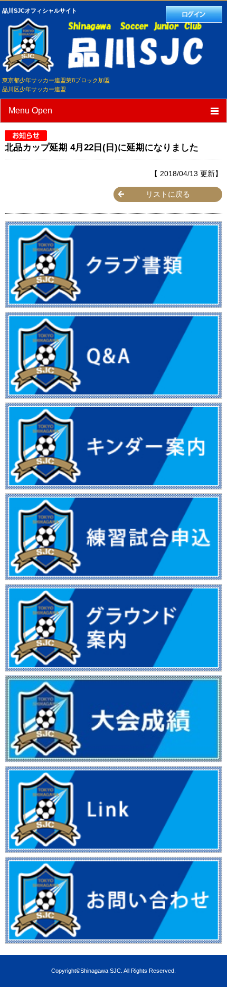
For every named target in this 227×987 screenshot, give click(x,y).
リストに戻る (168, 194)
